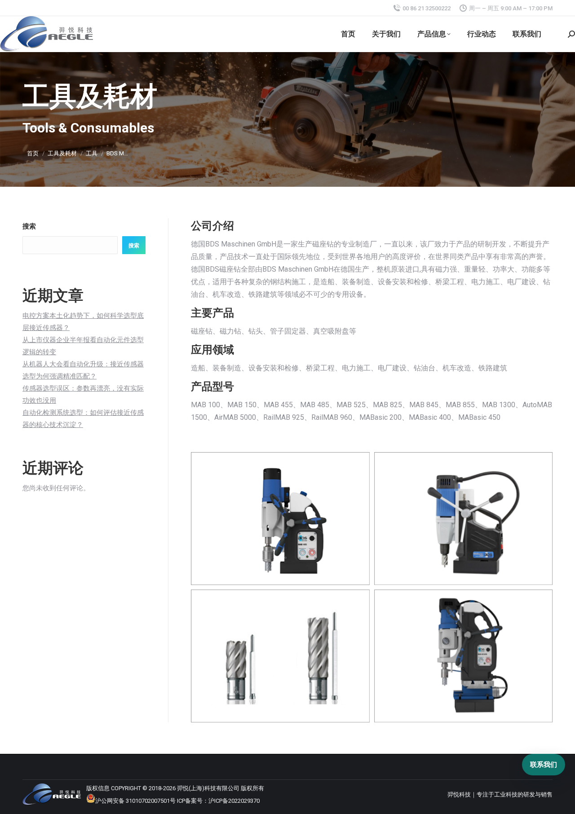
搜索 (29, 226)
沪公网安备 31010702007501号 (135, 800)
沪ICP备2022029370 (234, 800)
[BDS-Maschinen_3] (280, 656)
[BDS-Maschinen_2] (463, 518)
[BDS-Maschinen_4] (463, 656)
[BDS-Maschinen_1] (280, 518)
